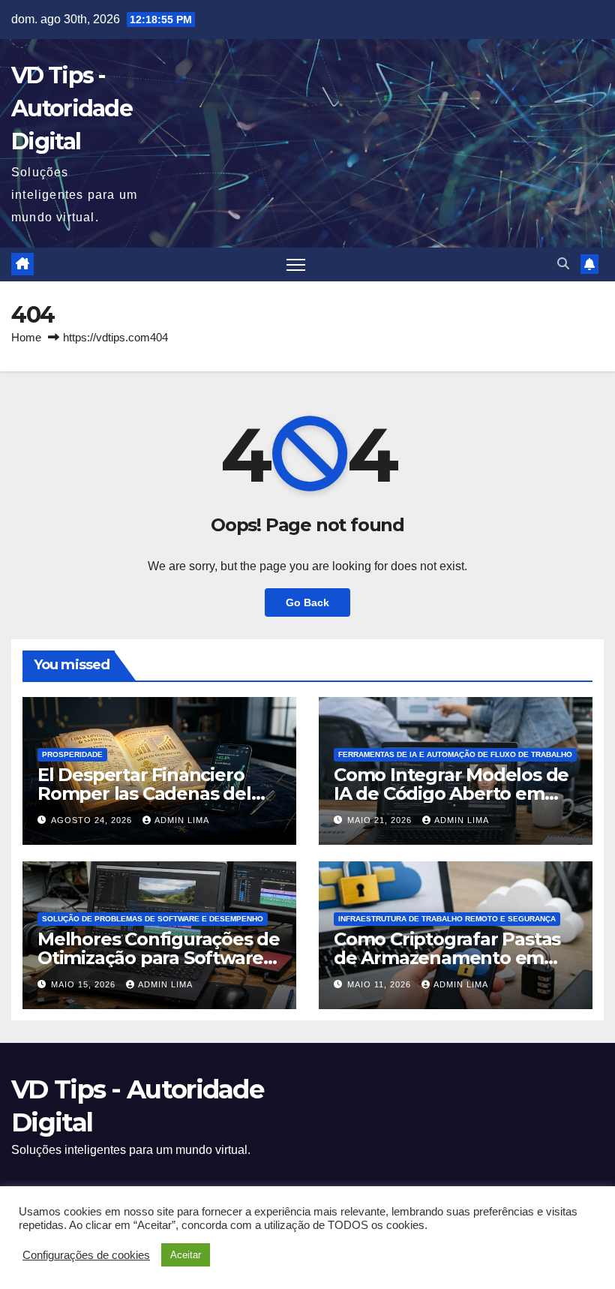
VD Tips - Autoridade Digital (71, 108)
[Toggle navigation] (296, 264)
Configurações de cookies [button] (86, 1255)
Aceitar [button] (185, 1254)
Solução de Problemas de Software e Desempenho (152, 919)
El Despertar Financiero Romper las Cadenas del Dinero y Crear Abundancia (156, 793)
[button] (563, 263)
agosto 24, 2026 (93, 820)
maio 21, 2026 (381, 820)
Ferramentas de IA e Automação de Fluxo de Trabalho (455, 754)
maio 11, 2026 (380, 984)
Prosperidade (72, 754)
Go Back (307, 602)
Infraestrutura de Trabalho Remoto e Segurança (447, 919)
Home (26, 337)
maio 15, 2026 (84, 984)
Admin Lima (181, 820)
